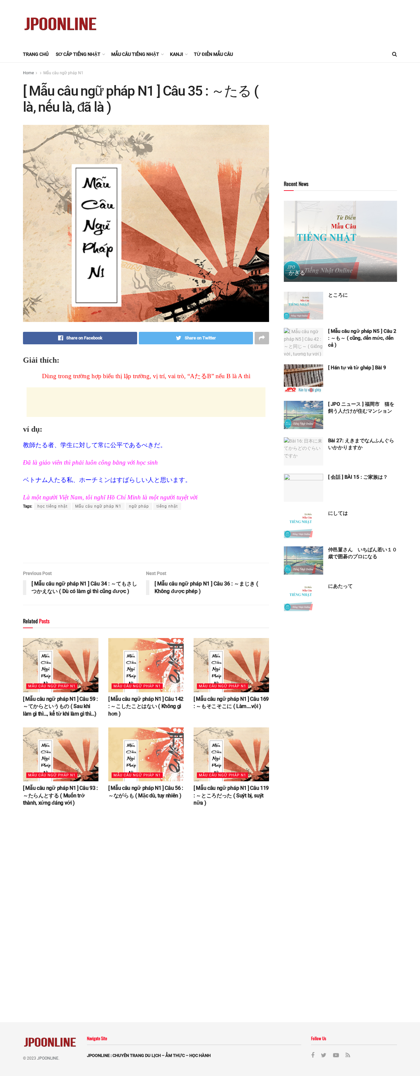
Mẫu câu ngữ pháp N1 (63, 73)
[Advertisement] (277, 22)
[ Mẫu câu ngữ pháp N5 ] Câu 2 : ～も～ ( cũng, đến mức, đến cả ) (362, 338)
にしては (338, 513)
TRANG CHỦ (36, 54)
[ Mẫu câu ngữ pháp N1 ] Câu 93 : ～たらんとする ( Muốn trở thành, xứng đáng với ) (60, 795)
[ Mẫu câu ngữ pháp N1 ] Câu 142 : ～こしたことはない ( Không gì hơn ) (145, 706)
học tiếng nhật (52, 506)
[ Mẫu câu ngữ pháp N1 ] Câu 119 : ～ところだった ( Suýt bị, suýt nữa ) (231, 795)
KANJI (176, 54)
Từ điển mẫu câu (213, 54)
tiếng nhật (167, 506)
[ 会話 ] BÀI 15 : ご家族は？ (358, 477)
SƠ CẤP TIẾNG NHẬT (78, 54)
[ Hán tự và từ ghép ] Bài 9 (357, 368)
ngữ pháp (139, 506)
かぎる (297, 272)
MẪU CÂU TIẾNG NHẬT (135, 54)
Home (28, 73)
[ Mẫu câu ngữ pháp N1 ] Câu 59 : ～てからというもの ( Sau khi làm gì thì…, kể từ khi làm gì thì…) (60, 706)
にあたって (340, 586)
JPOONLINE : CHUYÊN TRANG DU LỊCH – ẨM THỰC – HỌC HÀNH (149, 1055)
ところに (338, 295)
